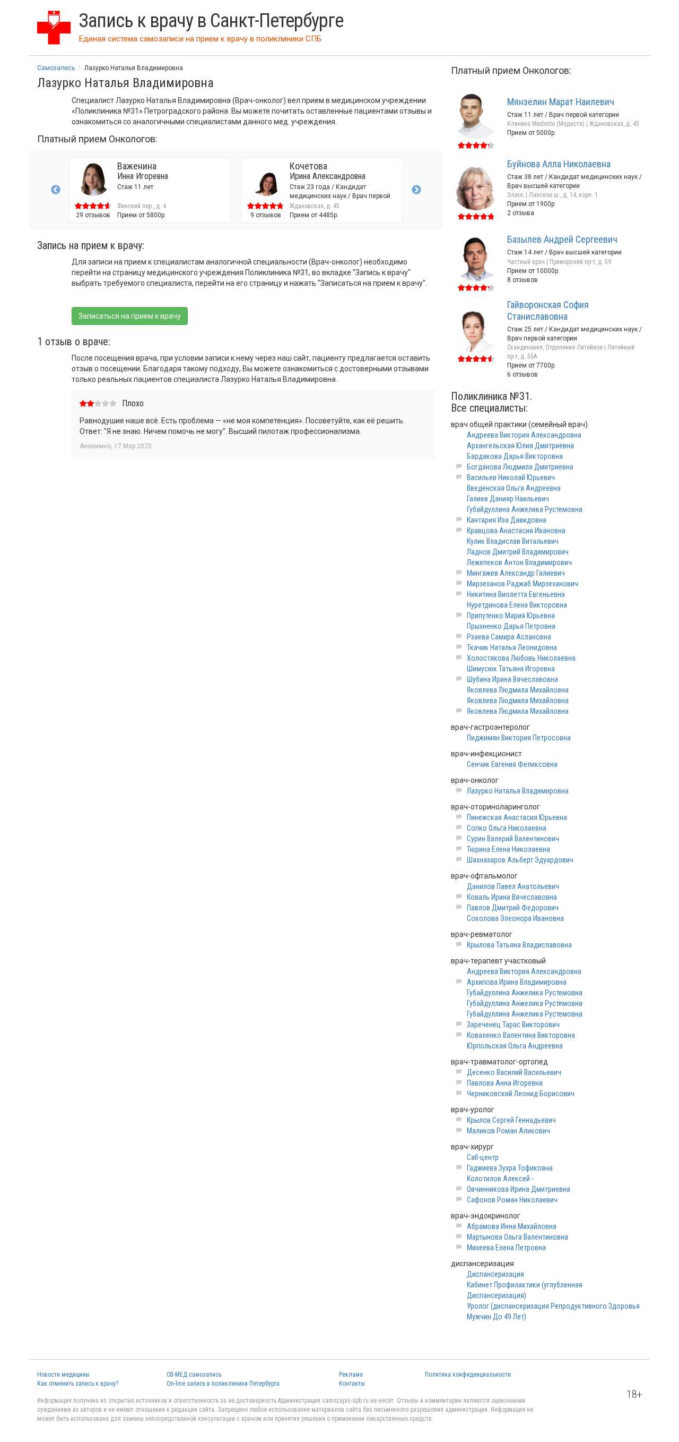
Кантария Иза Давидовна (506, 520)
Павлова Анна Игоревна (505, 1083)
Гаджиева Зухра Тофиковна (510, 1168)
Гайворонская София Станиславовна (548, 310)
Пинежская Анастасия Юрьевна (517, 817)
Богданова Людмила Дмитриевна (520, 467)
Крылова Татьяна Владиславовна (519, 945)
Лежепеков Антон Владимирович (519, 562)
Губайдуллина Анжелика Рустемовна (524, 509)
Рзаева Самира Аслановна (509, 637)
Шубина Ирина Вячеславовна (512, 679)
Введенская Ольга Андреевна (514, 488)
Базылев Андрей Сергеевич (562, 239)
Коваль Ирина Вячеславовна (512, 897)
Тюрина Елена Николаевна (508, 849)
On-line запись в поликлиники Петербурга (223, 1383)
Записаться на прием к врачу (130, 316)
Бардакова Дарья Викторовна (515, 456)
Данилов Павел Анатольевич (513, 886)
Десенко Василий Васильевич (514, 1072)
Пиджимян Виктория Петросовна (519, 737)
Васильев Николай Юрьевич (511, 477)
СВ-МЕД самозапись (194, 1374)
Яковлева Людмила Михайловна (518, 690)
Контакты (352, 1383)
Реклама (351, 1374)
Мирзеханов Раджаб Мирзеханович (522, 583)
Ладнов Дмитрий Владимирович (518, 552)
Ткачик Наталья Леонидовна (512, 647)
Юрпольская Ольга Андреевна (515, 1046)
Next (416, 190)
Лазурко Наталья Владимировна (518, 791)
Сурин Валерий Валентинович (513, 838)
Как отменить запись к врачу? (77, 1383)
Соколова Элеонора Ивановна (515, 918)
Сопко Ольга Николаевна (506, 828)
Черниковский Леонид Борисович (520, 1093)
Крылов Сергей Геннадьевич (511, 1120)
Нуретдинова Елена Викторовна (517, 605)
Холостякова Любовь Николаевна (521, 658)
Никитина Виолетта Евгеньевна (516, 594)
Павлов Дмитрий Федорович (513, 907)
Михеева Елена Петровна (506, 1247)
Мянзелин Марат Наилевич (560, 101)
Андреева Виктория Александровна (524, 435)
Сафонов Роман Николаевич (512, 1200)
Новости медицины (63, 1374)
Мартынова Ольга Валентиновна (517, 1237)
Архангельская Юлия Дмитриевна (520, 445)
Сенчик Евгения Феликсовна (512, 764)
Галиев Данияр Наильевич (508, 498)
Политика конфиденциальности (468, 1374)
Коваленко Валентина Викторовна (521, 1035)
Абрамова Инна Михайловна (511, 1226)
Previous (55, 190)
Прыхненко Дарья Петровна (511, 626)
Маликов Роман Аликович (508, 1131)
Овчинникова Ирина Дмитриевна (518, 1189)
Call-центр (483, 1157)
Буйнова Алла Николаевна (559, 163)
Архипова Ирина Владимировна (517, 982)
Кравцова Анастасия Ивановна (516, 530)
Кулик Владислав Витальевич (513, 541)
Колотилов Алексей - (500, 1178)
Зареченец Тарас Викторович (513, 1024)
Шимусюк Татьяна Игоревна (511, 668)
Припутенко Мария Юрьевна (511, 615)
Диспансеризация (495, 1274)
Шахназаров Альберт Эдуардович (520, 860)
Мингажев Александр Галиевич (516, 573)
